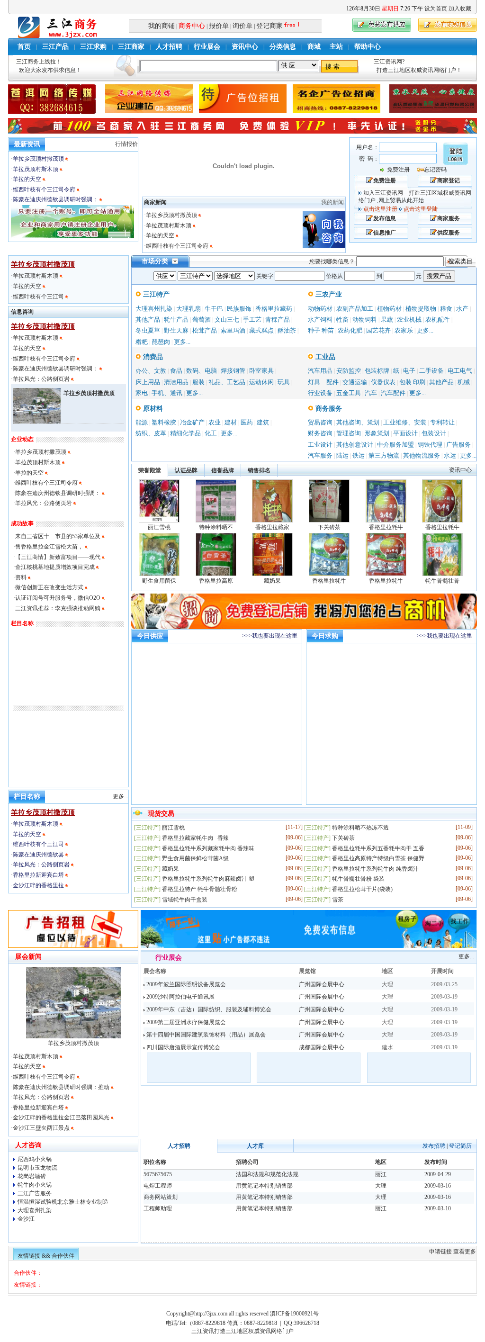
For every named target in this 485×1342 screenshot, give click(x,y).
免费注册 (398, 169)
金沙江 (26, 1219)
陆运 (342, 455)
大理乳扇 (188, 308)
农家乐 (404, 330)
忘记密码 (435, 169)
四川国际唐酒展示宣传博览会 (182, 1047)
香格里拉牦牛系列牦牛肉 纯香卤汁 (375, 868)
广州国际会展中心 (321, 984)
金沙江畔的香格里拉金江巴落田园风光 (61, 1117)
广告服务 (458, 444)
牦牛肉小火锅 (35, 1184)
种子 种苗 (321, 330)
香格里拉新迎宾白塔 (39, 875)
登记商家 (269, 25)
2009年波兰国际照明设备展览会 (185, 984)
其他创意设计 (354, 444)
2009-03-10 (437, 1208)
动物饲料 (364, 319)
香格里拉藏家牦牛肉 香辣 (195, 838)
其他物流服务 (421, 455)
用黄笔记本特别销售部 (264, 1185)
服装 (198, 382)
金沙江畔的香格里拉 (39, 885)
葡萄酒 (201, 319)
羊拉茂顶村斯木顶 (35, 169)
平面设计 (405, 433)
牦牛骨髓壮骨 (442, 580)
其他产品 (147, 319)
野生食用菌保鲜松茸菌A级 (195, 858)
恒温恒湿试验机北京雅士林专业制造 (63, 1201)
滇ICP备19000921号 (294, 1313)
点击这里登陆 (421, 209)
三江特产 (155, 294)
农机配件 (437, 319)
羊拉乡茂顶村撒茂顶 (38, 158)
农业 (214, 422)
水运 (450, 455)
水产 (462, 308)
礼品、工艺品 (226, 382)
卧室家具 (261, 370)
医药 (247, 422)
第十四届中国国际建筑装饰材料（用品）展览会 (205, 1034)
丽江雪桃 (159, 527)
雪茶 (337, 899)
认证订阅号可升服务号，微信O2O (57, 597)
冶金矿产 (192, 422)
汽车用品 (320, 370)
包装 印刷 (412, 382)
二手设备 (431, 370)
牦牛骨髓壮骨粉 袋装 (358, 878)
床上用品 (147, 382)
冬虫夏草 (147, 330)
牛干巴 (214, 308)
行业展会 (207, 46)
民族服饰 (239, 308)
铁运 (358, 455)
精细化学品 (185, 433)
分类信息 (282, 46)
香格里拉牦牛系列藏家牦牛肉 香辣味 (208, 848)
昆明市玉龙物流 (37, 1167)
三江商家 (131, 46)
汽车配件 (393, 392)
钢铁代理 (430, 444)
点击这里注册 (380, 209)
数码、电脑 (201, 370)
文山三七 (227, 319)
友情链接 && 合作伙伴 (46, 1255)
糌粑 (141, 341)
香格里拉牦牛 (386, 527)
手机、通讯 (167, 392)
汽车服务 (320, 455)
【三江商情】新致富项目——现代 (57, 557)
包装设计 (434, 433)
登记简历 (460, 1146)
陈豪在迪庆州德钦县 (39, 854)
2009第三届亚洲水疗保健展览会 (185, 1022)
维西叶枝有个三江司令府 (44, 189)
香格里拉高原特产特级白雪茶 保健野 (378, 858)
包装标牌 (377, 370)
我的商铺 (161, 25)
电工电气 (460, 370)
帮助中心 (367, 46)
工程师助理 (158, 1208)
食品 (176, 370)
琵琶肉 (161, 341)
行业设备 (320, 392)
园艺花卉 (378, 330)
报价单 (219, 25)
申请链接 (440, 1251)
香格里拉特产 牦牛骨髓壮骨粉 (199, 889)
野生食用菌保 (159, 580)
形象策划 (377, 433)
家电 (141, 392)
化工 (211, 433)
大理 (380, 1185)
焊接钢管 (233, 370)
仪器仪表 (383, 382)
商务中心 (192, 25)
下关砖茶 (329, 527)
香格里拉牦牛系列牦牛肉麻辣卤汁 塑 (208, 878)
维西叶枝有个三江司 (39, 296)
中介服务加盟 (395, 444)
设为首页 (435, 8)
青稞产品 (277, 319)
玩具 (284, 382)
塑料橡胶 (164, 422)
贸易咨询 (320, 422)
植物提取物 (420, 308)
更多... (182, 341)
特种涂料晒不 (216, 527)
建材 (231, 422)
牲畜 (342, 319)
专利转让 (442, 422)
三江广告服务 (35, 1193)
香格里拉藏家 (272, 527)
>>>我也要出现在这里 (269, 635)
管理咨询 (348, 433)
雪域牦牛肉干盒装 (184, 899)
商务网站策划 (161, 1197)
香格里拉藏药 (273, 308)
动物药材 (320, 308)
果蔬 (387, 319)
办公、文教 (150, 370)
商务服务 (328, 408)
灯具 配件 (323, 382)
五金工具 (348, 392)
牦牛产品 (176, 319)
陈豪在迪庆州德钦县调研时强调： (55, 199)
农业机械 (409, 319)
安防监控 (348, 370)
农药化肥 (350, 330)
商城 (314, 46)
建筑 (263, 422)
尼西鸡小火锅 (35, 1159)
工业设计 (320, 444)
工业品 (324, 356)
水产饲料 (320, 319)
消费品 (152, 356)
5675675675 (158, 1174)
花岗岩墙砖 (32, 1176)
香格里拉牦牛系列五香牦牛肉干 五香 (378, 848)
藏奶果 (272, 580)
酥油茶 (287, 330)
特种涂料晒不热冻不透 (360, 827)
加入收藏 (460, 8)
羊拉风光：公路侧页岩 (42, 379)
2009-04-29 (437, 1174)
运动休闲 (261, 382)
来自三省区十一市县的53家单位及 (57, 536)
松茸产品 (204, 330)
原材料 (152, 408)
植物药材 (389, 308)
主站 (336, 46)
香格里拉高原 (216, 580)
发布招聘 (433, 1146)
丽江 (380, 1174)
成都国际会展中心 (321, 1047)
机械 (464, 382)
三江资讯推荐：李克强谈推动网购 (57, 608)
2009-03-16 (437, 1185)
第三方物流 (383, 455)
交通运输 (354, 382)
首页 (24, 46)
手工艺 (252, 319)
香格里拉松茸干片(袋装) (362, 889)
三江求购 (93, 46)
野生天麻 (176, 330)
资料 (21, 577)
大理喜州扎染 (153, 308)
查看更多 (464, 1251)
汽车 (371, 392)
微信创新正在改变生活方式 (49, 587)
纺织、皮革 (150, 433)
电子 (409, 370)
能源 (141, 422)
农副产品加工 (354, 308)
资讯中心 (245, 46)
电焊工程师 (158, 1185)
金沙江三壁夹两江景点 (41, 1128)
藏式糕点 (261, 330)
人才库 (255, 1146)
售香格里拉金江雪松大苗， (49, 546)
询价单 (242, 25)
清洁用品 (176, 382)
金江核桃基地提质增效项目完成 (55, 567)
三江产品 (55, 46)
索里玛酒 (233, 330)
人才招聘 (169, 46)
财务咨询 (320, 433)
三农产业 (328, 294)
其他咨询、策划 (357, 422)
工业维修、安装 (404, 422)
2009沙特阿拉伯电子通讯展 (180, 996)
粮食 (446, 308)
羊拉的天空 (27, 179)
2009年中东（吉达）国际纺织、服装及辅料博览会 (208, 1009)
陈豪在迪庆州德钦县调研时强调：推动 (61, 1087)
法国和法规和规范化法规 (267, 1174)
